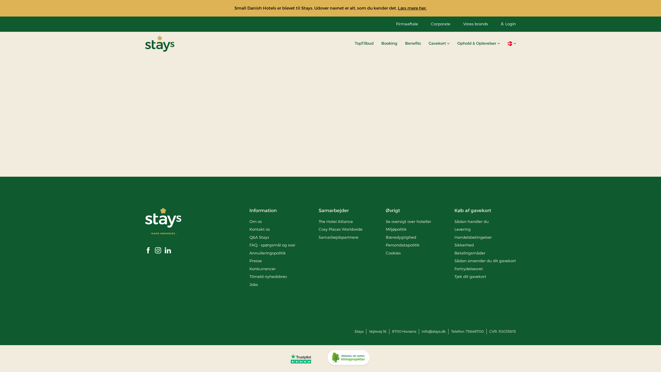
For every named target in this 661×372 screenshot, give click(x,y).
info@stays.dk (434, 331)
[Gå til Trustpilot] (300, 358)
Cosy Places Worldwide (341, 229)
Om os (255, 221)
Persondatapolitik (403, 245)
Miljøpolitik (396, 229)
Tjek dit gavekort (470, 276)
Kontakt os (259, 229)
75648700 (475, 331)
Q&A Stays (259, 237)
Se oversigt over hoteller (408, 221)
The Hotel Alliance (336, 221)
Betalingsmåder (469, 253)
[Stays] (159, 44)
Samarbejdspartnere (338, 237)
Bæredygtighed (401, 237)
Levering (462, 229)
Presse (255, 260)
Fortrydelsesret (468, 268)
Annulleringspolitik (267, 253)
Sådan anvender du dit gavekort (485, 260)
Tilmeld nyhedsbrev (268, 276)
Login (510, 23)
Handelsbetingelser (473, 237)
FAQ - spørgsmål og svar (272, 245)
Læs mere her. (412, 8)
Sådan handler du (471, 221)
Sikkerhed (464, 245)
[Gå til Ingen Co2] (348, 358)
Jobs (253, 284)
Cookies (393, 253)
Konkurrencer (262, 268)
